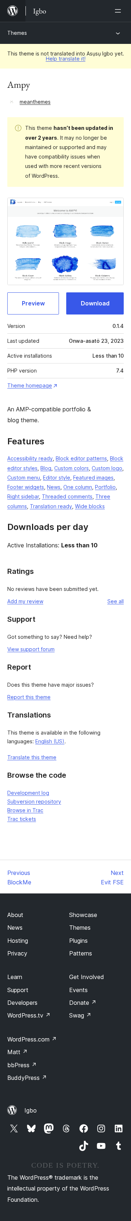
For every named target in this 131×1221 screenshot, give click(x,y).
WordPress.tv (29, 1015)
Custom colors (71, 468)
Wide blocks (90, 506)
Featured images (93, 477)
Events (78, 990)
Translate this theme (31, 757)
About (15, 914)
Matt (17, 1052)
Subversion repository (34, 801)
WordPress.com (32, 1039)
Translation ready (51, 506)
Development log (28, 793)
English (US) (49, 741)
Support (17, 990)
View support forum (31, 649)
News (53, 487)
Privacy (17, 953)
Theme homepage (29, 385)
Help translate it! (66, 59)
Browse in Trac (25, 810)
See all (115, 601)
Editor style (56, 477)
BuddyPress (27, 1077)
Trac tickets (21, 819)
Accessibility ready (30, 458)
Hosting (17, 940)
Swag (80, 1015)
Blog (45, 468)
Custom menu (23, 477)
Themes (17, 33)
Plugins (78, 940)
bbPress (22, 1065)
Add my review (25, 601)
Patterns (80, 953)
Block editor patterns (81, 458)
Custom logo (107, 468)
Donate (82, 1002)
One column (77, 487)
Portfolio (105, 487)
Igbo (30, 1110)
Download (95, 303)
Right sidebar (23, 496)
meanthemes (35, 102)
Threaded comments (67, 496)
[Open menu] (119, 11)
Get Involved (86, 976)
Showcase (83, 914)
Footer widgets (25, 487)
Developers (22, 1002)
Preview (33, 303)
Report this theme (29, 697)
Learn (14, 976)
